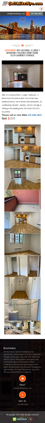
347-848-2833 (36, 13)
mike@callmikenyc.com (16, 14)
